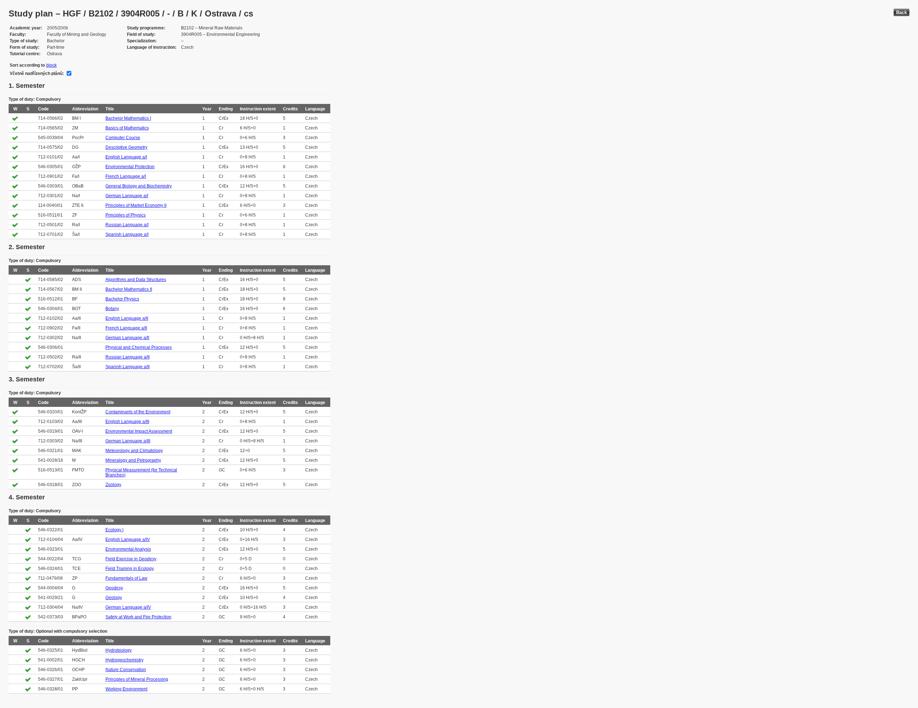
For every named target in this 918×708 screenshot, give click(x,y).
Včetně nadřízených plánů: (37, 73)
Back (901, 12)
